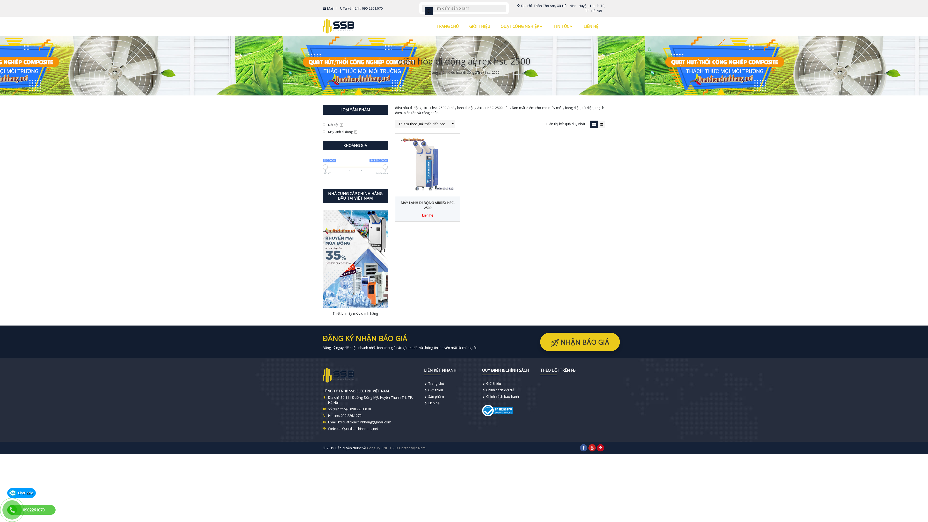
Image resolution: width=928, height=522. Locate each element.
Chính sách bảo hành (502, 396)
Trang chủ (447, 26)
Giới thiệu (479, 26)
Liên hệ (591, 26)
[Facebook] (583, 447)
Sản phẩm (436, 396)
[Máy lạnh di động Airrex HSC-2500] (427, 164)
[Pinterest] (600, 447)
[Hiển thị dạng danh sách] (601, 124)
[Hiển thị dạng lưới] (594, 124)
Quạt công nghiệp (520, 26)
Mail (330, 8)
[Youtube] (592, 447)
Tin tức (561, 26)
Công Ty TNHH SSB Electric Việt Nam (396, 448)
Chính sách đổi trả (500, 390)
